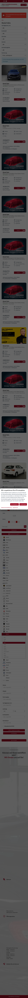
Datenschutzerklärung (6, 507)
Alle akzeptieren (14, 504)
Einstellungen (23, 504)
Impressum (15, 507)
